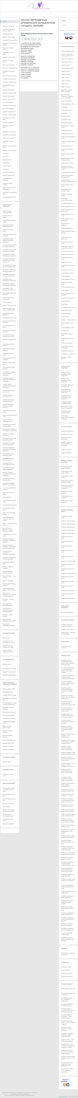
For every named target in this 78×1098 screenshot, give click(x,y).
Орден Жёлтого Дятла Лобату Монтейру (66, 90)
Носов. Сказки (64, 304)
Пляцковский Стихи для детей (8, 85)
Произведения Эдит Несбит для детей (9, 293)
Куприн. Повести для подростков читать (8, 420)
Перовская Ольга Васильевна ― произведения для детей (9, 553)
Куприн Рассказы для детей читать (9, 415)
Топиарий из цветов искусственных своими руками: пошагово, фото (67, 778)
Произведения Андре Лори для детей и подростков (9, 250)
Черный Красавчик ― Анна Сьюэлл (9, 576)
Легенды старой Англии (8, 743)
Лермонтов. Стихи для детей (8, 48)
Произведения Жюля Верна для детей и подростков (10, 245)
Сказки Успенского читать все (67, 323)
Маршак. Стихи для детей (9, 57)
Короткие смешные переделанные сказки (8, 651)
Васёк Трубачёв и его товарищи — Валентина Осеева (8, 519)
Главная (5, 21)
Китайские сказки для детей (68, 533)
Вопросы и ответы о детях (67, 629)
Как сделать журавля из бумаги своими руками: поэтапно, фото (67, 709)
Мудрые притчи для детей (9, 671)
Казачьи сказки (65, 330)
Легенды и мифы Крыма (9, 715)
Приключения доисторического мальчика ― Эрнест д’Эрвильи (9, 594)
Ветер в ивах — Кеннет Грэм (68, 354)
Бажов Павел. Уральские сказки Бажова (67, 347)
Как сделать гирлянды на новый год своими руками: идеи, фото (67, 919)
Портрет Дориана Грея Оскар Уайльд (8, 298)
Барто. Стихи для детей (8, 65)
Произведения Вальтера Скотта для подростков (9, 275)
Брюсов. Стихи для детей (9, 99)
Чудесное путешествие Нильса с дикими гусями (67, 55)
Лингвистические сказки (67, 251)
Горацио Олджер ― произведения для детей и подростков (9, 386)
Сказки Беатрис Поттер (67, 62)
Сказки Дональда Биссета (67, 203)
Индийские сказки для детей (68, 573)
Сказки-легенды (65, 71)
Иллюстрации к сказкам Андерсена (67, 501)
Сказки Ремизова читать (67, 228)
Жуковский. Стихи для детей (10, 40)
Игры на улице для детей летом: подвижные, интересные (67, 1070)
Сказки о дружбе (65, 65)
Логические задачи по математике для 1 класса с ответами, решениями (67, 1010)
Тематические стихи (8, 33)
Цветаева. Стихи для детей (9, 131)
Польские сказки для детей (67, 590)
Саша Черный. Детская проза (8, 354)
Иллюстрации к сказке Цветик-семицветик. (66, 467)
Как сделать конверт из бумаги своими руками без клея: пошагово (67, 759)
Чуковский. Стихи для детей (8, 53)
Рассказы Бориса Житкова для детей (9, 358)
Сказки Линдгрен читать (67, 146)
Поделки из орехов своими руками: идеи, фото (67, 896)
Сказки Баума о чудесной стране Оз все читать (67, 247)
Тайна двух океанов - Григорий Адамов (66, 411)
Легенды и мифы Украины (9, 712)
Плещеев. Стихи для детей (9, 114)
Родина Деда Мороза (66, 452)
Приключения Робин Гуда (9, 740)
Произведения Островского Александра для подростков (10, 429)
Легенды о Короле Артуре (9, 718)
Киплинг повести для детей (9, 305)
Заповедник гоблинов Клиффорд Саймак (66, 402)
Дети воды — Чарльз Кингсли (66, 357)
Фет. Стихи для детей (8, 102)
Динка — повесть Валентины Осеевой (10, 524)
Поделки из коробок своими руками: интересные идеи (68, 815)
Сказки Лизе (64, 113)
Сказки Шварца (65, 290)
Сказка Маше (64, 107)
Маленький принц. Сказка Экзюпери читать (67, 159)
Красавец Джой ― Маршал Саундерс (9, 584)
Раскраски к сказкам (66, 967)
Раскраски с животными (67, 973)
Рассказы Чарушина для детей (9, 326)
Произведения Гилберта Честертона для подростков (9, 255)
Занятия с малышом (66, 449)
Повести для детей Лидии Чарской (9, 513)
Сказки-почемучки (65, 80)
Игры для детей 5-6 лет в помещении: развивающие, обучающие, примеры (68, 1045)
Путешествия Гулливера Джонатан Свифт (67, 176)
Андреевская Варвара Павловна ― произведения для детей (9, 540)
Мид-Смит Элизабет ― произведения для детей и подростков (9, 474)
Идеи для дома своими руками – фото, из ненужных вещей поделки (68, 697)
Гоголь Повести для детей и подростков (9, 331)
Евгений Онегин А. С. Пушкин (8, 216)
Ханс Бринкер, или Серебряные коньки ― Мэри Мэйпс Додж (8, 610)
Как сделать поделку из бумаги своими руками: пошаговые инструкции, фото (67, 729)
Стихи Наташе (6, 163)
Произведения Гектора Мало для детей (8, 479)
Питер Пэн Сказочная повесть (66, 194)
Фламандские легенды (8, 746)
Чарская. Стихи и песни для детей (9, 146)
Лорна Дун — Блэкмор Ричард (8, 600)
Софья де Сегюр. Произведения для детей (9, 620)
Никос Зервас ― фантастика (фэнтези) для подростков (67, 417)
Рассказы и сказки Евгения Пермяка (9, 488)
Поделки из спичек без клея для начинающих (68, 825)
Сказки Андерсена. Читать (67, 273)
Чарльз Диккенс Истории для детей (9, 349)
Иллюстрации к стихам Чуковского (67, 496)
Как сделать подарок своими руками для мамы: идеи (67, 842)
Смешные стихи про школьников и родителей (9, 641)
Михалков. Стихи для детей (8, 61)
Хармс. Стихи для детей (9, 138)
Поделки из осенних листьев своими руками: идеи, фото (68, 853)
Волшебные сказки (66, 313)
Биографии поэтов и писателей (66, 647)
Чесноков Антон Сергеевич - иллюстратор (68, 953)
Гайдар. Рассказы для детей (8, 230)
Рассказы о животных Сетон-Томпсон (8, 395)
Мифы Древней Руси (8, 692)
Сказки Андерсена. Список (67, 279)
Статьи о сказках (7, 761)
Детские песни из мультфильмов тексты (8, 815)
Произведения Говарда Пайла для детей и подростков (8, 373)
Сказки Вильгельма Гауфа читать (67, 142)
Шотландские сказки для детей (67, 565)
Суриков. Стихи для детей (9, 111)
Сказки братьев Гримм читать (66, 283)
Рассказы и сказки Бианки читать (9, 363)
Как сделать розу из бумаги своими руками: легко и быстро (68, 831)
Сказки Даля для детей (67, 122)
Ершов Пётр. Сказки (66, 119)
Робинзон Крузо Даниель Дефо (9, 562)
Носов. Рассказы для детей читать (9, 501)
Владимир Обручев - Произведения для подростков (66, 397)
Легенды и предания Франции (8, 736)
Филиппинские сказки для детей (67, 577)
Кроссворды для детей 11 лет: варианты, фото (67, 1004)
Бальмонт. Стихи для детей (9, 93)
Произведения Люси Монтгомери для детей (8, 463)
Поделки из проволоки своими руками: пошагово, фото (67, 908)
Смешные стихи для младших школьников (8, 646)
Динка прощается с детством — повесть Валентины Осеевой (8, 529)
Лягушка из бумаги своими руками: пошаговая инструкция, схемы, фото (67, 765)
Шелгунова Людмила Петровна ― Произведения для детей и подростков (9, 546)
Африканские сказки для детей (67, 594)
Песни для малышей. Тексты (8, 819)
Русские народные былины (68, 287)
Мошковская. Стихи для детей (8, 71)
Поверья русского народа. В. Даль (10, 699)
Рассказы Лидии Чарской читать (9, 508)
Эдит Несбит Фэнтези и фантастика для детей (67, 407)
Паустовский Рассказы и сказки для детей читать (9, 335)
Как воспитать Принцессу (67, 431)
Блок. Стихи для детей (8, 122)
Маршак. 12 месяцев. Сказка (68, 319)
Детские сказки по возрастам (65, 224)
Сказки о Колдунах (65, 87)
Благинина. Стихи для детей (10, 68)
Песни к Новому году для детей (9, 795)
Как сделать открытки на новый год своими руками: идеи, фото (67, 939)
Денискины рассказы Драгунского (8, 313)
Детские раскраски (65, 970)
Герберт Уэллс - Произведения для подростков (66, 380)
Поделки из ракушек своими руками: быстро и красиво (68, 836)
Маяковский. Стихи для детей (8, 126)
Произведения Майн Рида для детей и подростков (9, 270)
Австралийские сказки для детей (67, 582)
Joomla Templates (63, 1096)
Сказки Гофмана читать (67, 133)
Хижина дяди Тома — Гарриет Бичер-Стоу (8, 604)
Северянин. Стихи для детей (8, 141)
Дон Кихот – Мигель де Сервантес (8, 567)
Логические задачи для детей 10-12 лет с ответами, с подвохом (68, 1022)
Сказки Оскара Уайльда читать (67, 149)
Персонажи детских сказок (67, 104)
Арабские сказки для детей (67, 520)
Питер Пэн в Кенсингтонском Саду (66, 199)
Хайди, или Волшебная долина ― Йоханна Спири (9, 589)
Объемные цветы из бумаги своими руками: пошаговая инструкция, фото (68, 742)
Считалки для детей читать (9, 197)
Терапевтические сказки (67, 254)
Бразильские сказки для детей (67, 586)
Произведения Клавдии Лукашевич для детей (8, 443)
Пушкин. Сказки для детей (67, 51)
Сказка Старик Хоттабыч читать (67, 185)
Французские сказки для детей (67, 541)
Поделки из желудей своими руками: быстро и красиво (68, 879)
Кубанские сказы (7, 497)
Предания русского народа (9, 695)
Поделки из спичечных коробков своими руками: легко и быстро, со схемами (68, 820)
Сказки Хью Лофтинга (66, 100)
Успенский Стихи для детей (9, 82)
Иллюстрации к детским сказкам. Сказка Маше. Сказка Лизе (67, 487)
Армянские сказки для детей (68, 561)
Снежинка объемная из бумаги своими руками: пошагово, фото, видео (67, 870)
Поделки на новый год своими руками (66, 933)
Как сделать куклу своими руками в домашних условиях (67, 902)
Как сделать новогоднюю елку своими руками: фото (67, 929)
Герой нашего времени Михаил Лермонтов (8, 225)
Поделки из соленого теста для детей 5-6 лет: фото (67, 794)
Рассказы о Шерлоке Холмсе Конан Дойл (8, 572)
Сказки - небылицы (66, 74)
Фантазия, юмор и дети (67, 434)
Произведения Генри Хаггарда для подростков (9, 289)
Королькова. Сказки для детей (67, 242)
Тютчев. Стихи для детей (9, 96)
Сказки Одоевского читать (67, 206)
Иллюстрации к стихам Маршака (67, 492)
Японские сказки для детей (68, 530)
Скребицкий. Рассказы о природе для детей (9, 400)
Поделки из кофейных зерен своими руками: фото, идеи (68, 753)
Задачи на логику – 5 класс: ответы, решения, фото (68, 1040)
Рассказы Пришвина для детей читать (9, 391)
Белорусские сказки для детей (67, 557)
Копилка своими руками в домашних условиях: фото (67, 790)
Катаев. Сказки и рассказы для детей (67, 294)
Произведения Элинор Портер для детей (8, 454)
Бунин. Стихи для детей (8, 108)
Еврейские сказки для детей (68, 598)
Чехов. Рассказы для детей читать (9, 411)
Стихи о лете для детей (8, 172)
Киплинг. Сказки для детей (67, 298)
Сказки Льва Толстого (66, 110)
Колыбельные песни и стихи (8, 774)
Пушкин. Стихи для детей (9, 37)
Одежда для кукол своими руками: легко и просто (67, 805)
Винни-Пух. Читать (65, 116)
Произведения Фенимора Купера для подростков (9, 265)
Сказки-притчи (64, 83)
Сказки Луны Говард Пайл (67, 58)
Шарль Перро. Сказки (66, 310)
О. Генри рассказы (7, 302)
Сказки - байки (64, 77)
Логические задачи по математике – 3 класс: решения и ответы (66, 1016)
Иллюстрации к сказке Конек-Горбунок (66, 472)
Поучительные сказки (66, 262)
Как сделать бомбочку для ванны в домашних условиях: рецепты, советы (67, 863)
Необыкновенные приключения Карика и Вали (68, 180)
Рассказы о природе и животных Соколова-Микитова (8, 406)
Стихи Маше (6, 153)
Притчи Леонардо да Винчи (9, 675)
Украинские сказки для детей (66, 537)
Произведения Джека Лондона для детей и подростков (8, 240)
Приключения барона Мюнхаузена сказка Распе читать (67, 167)
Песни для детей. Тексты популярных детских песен (9, 789)
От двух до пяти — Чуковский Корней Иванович (68, 633)
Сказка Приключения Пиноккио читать (66, 190)
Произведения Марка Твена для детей (10, 235)
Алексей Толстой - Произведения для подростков (66, 374)
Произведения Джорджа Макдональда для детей (9, 484)
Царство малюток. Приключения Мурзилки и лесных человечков (67, 96)
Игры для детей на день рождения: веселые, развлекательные (67, 1064)
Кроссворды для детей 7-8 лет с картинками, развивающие (67, 999)
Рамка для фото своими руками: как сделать (67, 858)
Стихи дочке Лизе (7, 159)
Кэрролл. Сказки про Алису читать (67, 154)
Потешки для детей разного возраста (9, 44)
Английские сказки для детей (66, 517)
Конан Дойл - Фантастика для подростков (67, 385)
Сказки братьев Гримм (66, 343)
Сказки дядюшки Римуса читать (67, 258)
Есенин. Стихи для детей (9, 89)
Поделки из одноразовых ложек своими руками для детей (67, 886)
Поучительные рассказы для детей (9, 368)
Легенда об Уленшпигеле (9, 749)
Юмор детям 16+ (7, 637)
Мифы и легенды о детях (9, 688)
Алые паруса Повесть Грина (10, 317)
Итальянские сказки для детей (67, 551)
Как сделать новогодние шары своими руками (67, 924)
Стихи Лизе (5, 156)
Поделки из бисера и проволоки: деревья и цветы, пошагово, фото (67, 748)
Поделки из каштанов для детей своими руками (67, 913)
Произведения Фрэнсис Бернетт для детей (8, 459)
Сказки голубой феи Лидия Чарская (67, 232)
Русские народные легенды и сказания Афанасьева (9, 703)
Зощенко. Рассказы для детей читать (8, 434)
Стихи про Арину (7, 166)
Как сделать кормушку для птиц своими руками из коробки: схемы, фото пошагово (67, 670)
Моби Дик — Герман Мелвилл (7, 615)
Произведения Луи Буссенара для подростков (9, 279)
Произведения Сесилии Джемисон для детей (9, 468)
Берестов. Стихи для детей (9, 75)
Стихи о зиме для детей (8, 175)
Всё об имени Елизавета (67, 612)
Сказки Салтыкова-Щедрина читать (68, 137)
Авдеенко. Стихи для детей (9, 150)
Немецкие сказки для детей (68, 527)
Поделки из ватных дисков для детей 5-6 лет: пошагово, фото (67, 735)
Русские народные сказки (67, 327)
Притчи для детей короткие (9, 668)
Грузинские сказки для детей (66, 546)
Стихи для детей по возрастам (7, 179)
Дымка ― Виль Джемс (8, 580)
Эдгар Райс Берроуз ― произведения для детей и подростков (9, 379)
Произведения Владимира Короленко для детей (9, 558)
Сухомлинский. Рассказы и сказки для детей (9, 425)
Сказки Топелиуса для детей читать (66, 238)
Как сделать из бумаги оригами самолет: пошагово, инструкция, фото (68, 703)
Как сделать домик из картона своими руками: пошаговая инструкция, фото (67, 690)
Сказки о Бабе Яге (65, 301)
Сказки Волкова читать (66, 130)
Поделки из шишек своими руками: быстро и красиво (67, 810)
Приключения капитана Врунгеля (8, 344)
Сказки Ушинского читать (67, 163)
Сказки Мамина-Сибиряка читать (67, 126)
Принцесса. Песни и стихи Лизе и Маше (9, 188)
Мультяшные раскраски (67, 976)
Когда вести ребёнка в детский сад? (66, 438)
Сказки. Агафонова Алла (67, 350)
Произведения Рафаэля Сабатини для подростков (9, 284)
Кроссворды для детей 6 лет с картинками (68, 994)
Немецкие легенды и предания (8, 731)
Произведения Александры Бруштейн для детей (9, 439)
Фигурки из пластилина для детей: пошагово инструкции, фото (68, 785)
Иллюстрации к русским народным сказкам (67, 481)
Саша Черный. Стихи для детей (9, 118)
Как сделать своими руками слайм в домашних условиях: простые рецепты (68, 677)
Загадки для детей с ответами (8, 183)
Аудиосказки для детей (8, 26)
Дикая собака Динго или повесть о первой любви (9, 309)
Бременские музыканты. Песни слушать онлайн (9, 810)
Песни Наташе (6, 806)
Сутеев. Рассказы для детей (10, 505)
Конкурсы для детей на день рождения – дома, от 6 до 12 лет (68, 1058)
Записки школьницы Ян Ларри (8, 493)
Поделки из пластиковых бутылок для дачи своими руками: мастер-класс (67, 800)
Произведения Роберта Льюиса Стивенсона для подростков (9, 260)
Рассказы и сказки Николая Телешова (9, 321)
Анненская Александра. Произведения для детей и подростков (9, 449)
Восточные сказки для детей (68, 524)
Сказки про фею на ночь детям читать (67, 219)
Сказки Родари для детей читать (67, 339)
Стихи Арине (6, 169)
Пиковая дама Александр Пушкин (9, 221)
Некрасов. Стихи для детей (9, 105)
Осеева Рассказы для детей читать (10, 535)
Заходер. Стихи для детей (9, 79)
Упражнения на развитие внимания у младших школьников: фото (67, 1035)
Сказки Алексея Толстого (67, 270)
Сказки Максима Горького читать (67, 266)
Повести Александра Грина (9, 339)
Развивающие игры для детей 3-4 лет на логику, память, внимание (67, 1052)
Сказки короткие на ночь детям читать (67, 210)
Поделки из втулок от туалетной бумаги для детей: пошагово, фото (66, 771)
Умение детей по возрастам (68, 988)
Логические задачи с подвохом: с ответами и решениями (67, 1029)
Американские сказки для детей (67, 569)
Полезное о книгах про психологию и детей (66, 625)
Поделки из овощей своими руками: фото (68, 892)
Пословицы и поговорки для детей (10, 193)
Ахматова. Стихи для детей (9, 134)
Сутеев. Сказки (65, 316)
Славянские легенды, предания (8, 708)
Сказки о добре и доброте (67, 68)
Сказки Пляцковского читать (68, 172)
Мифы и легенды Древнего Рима (7, 726)
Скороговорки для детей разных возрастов (9, 30)
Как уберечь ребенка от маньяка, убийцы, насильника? (67, 443)
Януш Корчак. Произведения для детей (9, 624)
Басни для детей (7, 664)
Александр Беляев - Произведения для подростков (66, 391)
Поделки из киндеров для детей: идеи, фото (67, 875)
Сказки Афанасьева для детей (67, 334)
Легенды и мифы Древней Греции (9, 722)
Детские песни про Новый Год (9, 799)
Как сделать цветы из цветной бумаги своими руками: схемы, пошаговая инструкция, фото (67, 662)
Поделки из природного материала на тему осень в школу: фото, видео (68, 848)
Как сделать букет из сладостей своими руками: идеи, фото (67, 722)
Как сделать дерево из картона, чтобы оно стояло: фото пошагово (68, 683)
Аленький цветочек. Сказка (67, 307)
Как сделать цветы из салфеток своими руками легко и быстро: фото (67, 715)
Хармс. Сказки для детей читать (67, 215)
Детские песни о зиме (8, 803)
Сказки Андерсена (65, 276)
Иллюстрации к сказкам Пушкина (67, 476)
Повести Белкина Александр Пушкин (7, 211)
